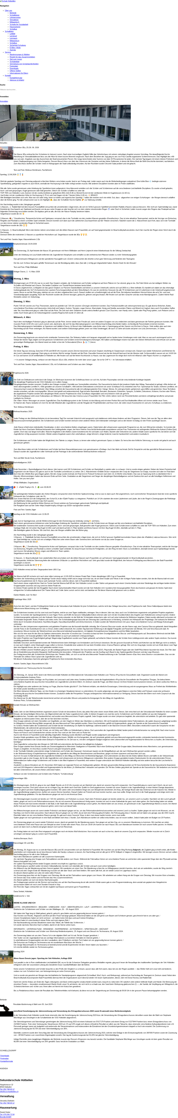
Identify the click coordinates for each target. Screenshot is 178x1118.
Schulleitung (14, 15)
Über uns (8, 11)
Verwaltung (14, 20)
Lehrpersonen (15, 17)
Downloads (14, 68)
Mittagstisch (14, 22)
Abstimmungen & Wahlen (20, 55)
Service (8, 52)
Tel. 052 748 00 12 (7, 1089)
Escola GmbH (5, 1117)
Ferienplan (14, 66)
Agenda (13, 50)
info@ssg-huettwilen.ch (9, 1092)
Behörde (13, 13)
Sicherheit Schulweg (18, 45)
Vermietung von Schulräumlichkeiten (24, 64)
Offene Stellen (15, 71)
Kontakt (8, 75)
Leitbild (12, 34)
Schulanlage (14, 62)
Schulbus (13, 29)
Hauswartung (15, 27)
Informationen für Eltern (19, 73)
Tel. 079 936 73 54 (7, 1114)
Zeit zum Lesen (16, 59)
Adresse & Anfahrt (17, 80)
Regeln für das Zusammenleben (22, 57)
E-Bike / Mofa (15, 48)
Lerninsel (13, 36)
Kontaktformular (16, 78)
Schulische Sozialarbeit (19, 24)
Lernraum (13, 38)
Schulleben (9, 31)
